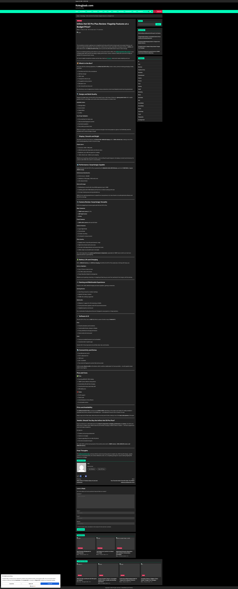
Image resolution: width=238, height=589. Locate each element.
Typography (140, 116)
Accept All (50, 583)
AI (138, 61)
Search (140, 20)
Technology (121, 11)
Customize (11, 583)
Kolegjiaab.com (84, 5)
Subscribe (159, 11)
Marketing (140, 91)
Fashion (101, 11)
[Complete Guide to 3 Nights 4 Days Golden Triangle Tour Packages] (151, 570)
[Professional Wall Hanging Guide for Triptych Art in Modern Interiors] (130, 570)
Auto (139, 64)
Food (105, 11)
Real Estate (140, 97)
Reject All (31, 583)
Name (78, 510)
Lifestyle (115, 11)
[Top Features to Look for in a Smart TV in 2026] (106, 543)
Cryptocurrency (141, 69)
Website (78, 521)
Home (77, 11)
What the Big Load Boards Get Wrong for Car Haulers (149, 33)
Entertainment (128, 11)
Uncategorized (141, 119)
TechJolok (109, 58)
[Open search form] (151, 11)
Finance (140, 80)
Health (109, 11)
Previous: (87, 480)
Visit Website (92, 469)
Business (95, 11)
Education (89, 11)
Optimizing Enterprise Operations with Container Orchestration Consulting (124, 553)
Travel (139, 114)
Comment (79, 493)
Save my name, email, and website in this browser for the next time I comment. (94, 526)
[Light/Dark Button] (149, 11)
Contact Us (140, 11)
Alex (79, 29)
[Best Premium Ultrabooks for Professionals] (86, 543)
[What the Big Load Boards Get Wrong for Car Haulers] (87, 570)
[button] (78, 476)
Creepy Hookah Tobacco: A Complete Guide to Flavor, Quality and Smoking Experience (107, 580)
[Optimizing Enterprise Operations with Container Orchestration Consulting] (125, 543)
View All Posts (101, 469)
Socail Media (141, 103)
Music (139, 94)
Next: (122, 480)
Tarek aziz (79, 581)
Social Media (82, 11)
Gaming (140, 86)
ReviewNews (124, 587)
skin (139, 100)
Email (78, 516)
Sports (134, 11)
